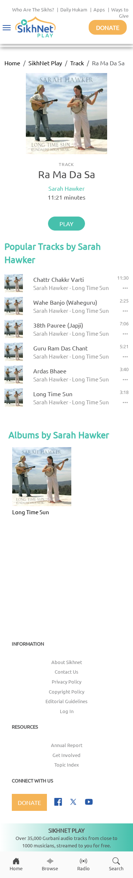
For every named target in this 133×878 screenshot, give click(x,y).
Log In (67, 711)
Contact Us (66, 671)
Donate (107, 27)
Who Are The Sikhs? (33, 9)
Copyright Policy (66, 691)
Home (12, 62)
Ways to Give (120, 12)
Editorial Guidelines (66, 701)
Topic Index (66, 764)
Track (77, 62)
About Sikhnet (66, 662)
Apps (99, 9)
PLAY (66, 223)
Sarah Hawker (66, 188)
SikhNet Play (45, 62)
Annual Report (66, 745)
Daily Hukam (73, 9)
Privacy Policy (66, 681)
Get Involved (66, 755)
